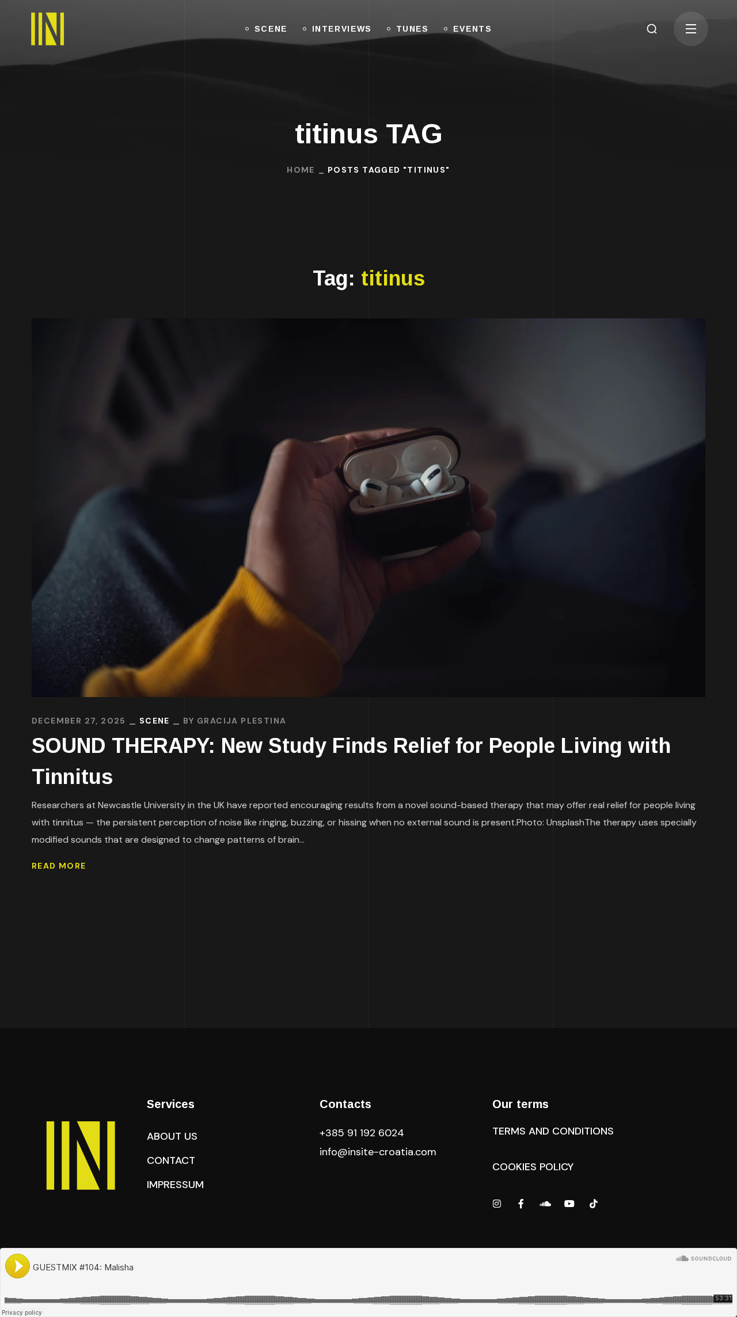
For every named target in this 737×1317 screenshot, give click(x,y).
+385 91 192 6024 (363, 1133)
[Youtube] (569, 1203)
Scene (154, 720)
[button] (652, 29)
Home (301, 170)
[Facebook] (521, 1203)
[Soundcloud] (545, 1203)
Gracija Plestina (241, 720)
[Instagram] (497, 1203)
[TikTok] (593, 1203)
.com (378, 1152)
